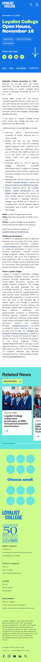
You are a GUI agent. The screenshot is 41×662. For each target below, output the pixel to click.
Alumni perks (7, 587)
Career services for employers (14, 605)
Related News (10, 381)
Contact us (6, 549)
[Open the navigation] (37, 5)
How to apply (7, 570)
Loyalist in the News (23, 39)
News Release (8, 43)
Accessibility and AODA (11, 556)
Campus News (8, 39)
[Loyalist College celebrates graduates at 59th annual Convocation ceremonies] (17, 398)
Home (4, 68)
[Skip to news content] (35, 52)
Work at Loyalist (8, 602)
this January (33, 109)
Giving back (6, 591)
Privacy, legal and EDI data (20, 650)
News (11, 68)
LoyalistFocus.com (20, 326)
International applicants (11, 573)
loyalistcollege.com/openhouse (15, 232)
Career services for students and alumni (18, 608)
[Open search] (31, 4)
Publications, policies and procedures (17, 552)
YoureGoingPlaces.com (15, 357)
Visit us (5, 567)
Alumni (5, 584)
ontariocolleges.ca (10, 246)
